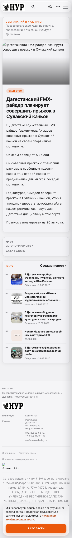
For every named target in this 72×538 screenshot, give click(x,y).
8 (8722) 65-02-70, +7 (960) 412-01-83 (35, 434)
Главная (6, 421)
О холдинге (8, 453)
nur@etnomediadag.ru (36, 440)
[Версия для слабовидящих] (50, 6)
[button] (65, 6)
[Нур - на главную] (19, 7)
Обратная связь (27, 453)
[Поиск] (33, 6)
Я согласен (36, 528)
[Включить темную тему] (42, 6)
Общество (15, 91)
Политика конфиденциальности (19, 459)
